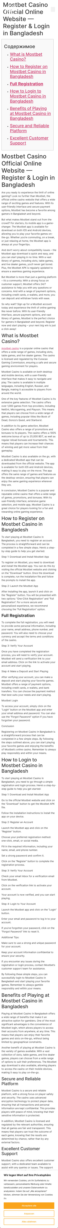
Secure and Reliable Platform (29, 128)
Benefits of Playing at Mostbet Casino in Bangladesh (30, 113)
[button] (53, 9)
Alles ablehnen (29, 1221)
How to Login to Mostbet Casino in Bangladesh (28, 96)
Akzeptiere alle (29, 1205)
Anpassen (29, 1213)
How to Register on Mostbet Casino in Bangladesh (29, 71)
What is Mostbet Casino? (26, 57)
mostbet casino (10, 348)
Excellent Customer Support (29, 140)
